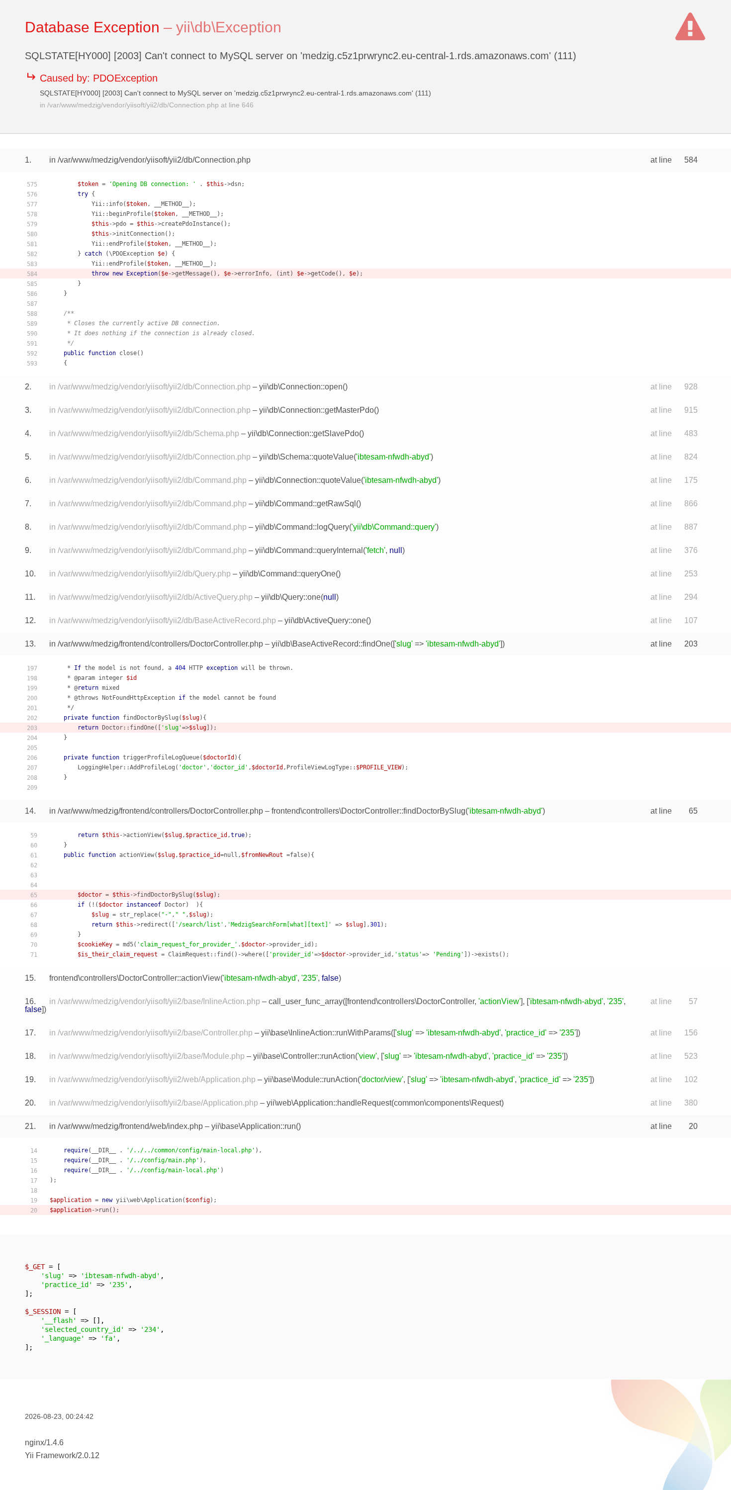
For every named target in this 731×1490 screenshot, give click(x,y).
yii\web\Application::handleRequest (329, 1103)
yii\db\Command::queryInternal (309, 550)
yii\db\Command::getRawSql (305, 503)
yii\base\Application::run (253, 1126)
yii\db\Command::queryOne (287, 573)
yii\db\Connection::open (301, 386)
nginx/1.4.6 (44, 1442)
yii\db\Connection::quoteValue (308, 480)
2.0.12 (88, 1455)
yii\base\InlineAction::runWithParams (326, 1032)
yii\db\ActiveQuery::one (325, 620)
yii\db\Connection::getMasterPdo (316, 410)
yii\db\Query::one (291, 597)
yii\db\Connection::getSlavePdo (303, 433)
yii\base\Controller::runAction (304, 1056)
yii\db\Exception (228, 27)
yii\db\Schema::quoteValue (306, 457)
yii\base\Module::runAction (311, 1079)
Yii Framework (50, 1455)
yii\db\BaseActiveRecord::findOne (331, 644)
